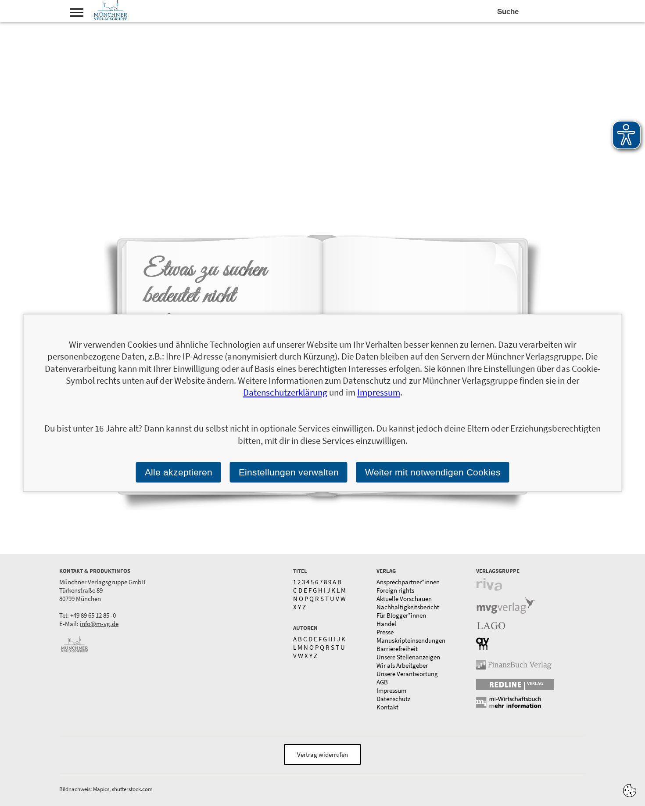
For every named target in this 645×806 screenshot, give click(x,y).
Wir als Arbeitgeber (402, 665)
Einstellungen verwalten (289, 472)
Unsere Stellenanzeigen (408, 657)
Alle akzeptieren (178, 472)
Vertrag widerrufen (322, 754)
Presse (385, 632)
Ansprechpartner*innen (408, 582)
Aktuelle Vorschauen (404, 598)
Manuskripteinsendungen (410, 640)
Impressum (391, 690)
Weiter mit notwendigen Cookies (433, 472)
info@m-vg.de (99, 623)
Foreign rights (395, 590)
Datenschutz (393, 698)
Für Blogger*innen (401, 615)
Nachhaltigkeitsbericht (407, 607)
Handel (386, 623)
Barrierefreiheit (397, 648)
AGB (382, 682)
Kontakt (387, 707)
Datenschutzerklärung (285, 393)
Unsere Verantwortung (407, 673)
